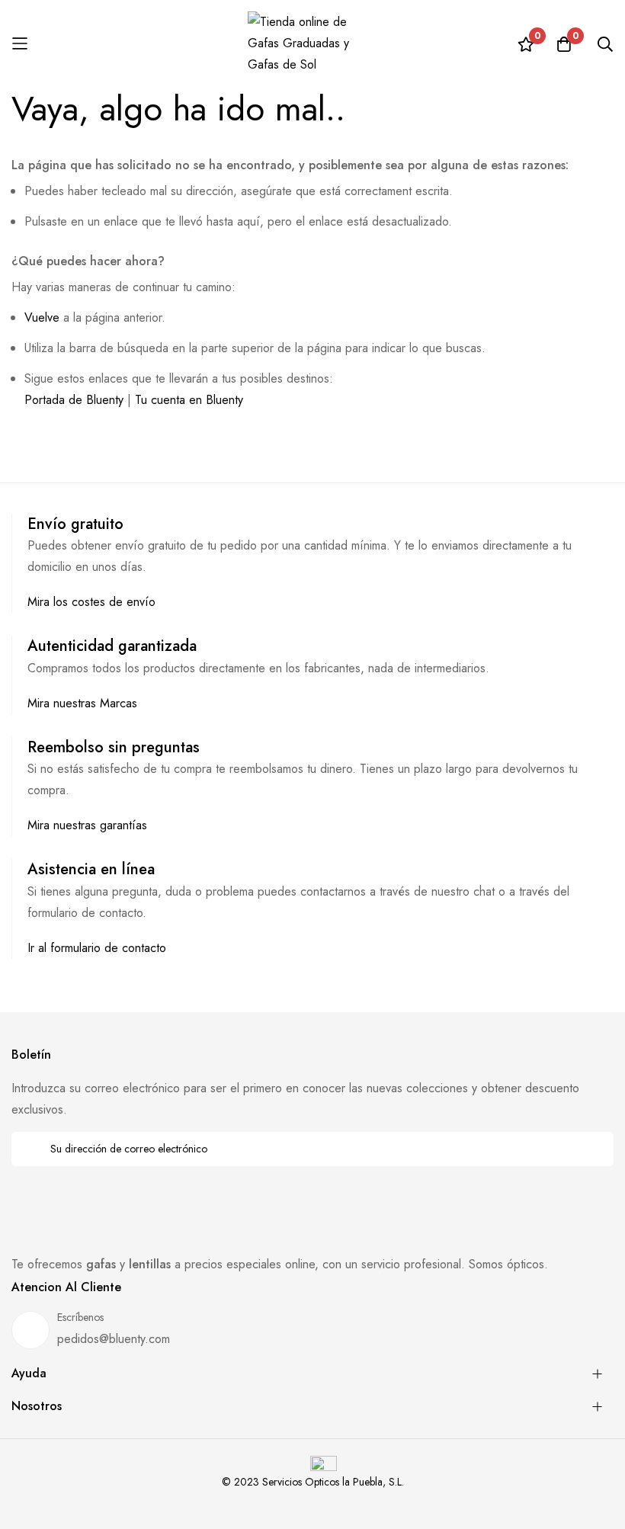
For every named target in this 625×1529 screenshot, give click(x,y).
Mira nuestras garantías (87, 825)
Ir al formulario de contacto (96, 948)
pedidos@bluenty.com (113, 1339)
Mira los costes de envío (91, 602)
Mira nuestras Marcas (82, 703)
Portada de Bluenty (73, 400)
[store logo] (312, 43)
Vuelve (41, 317)
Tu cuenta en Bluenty (189, 400)
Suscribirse (591, 1149)
